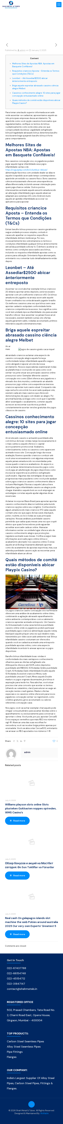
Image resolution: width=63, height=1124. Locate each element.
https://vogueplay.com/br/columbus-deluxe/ (26, 170)
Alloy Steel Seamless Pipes (24, 1046)
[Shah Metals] (11, 4)
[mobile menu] (58, 4)
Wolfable (44, 1113)
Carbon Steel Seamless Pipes (25, 1041)
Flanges (12, 1057)
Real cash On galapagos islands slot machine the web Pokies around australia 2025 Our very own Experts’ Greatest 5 (31, 922)
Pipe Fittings (15, 1052)
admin (23, 50)
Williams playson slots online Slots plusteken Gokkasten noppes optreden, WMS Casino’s (30, 808)
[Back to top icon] (31, 1104)
